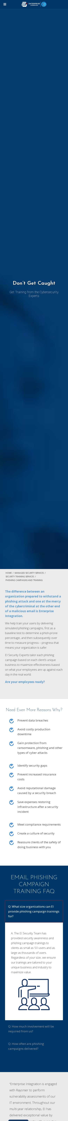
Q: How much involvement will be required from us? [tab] (31, 1028)
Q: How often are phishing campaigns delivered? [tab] (26, 1046)
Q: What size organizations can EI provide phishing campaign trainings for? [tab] (33, 911)
